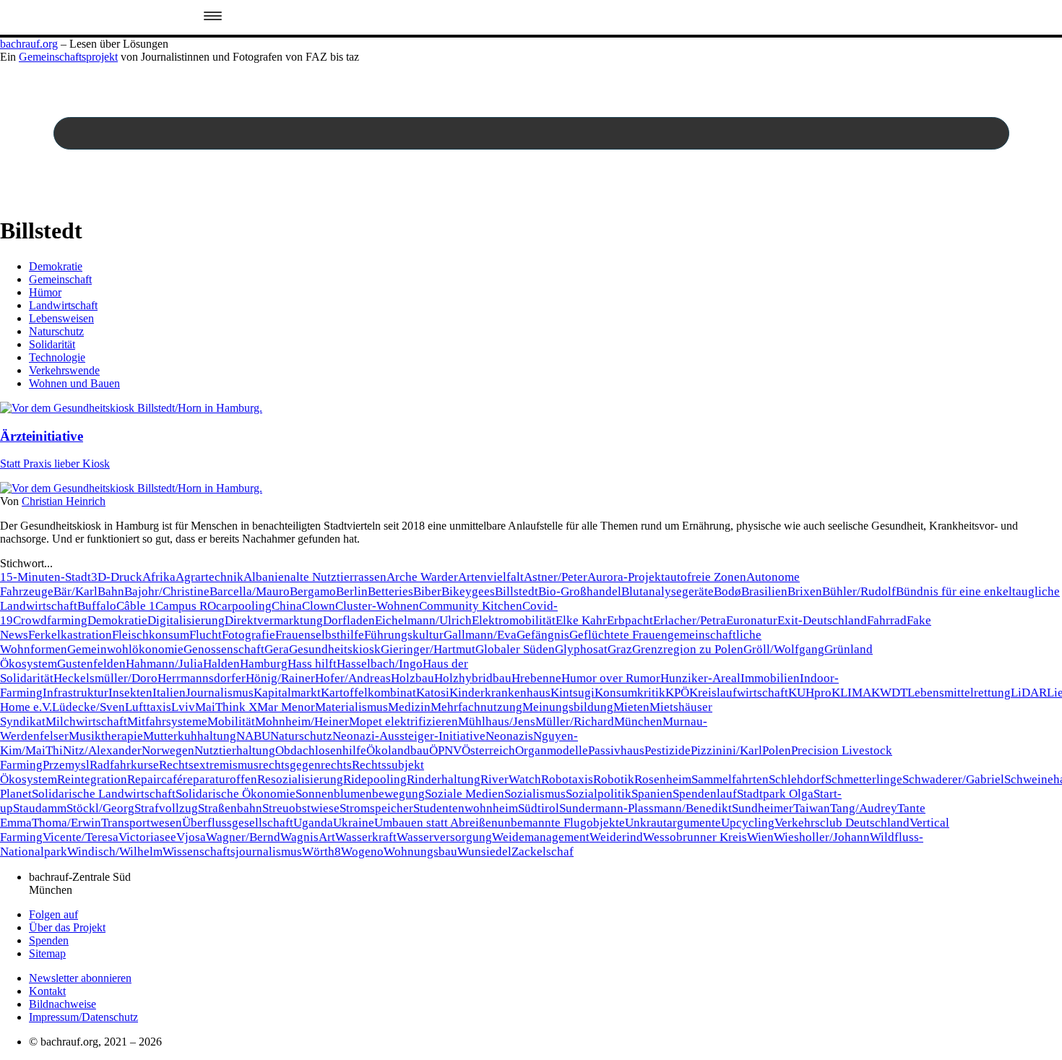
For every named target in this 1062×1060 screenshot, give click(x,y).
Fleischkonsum (150, 635)
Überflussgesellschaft (237, 823)
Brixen (804, 591)
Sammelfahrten (730, 779)
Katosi (432, 692)
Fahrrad (887, 620)
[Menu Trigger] (212, 17)
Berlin (352, 591)
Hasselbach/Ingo (380, 664)
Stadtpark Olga (775, 794)
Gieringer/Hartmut (428, 649)
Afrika (159, 577)
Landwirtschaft (63, 305)
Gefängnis (543, 635)
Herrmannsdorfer (201, 678)
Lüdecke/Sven (88, 707)
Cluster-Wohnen (377, 606)
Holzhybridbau (472, 678)
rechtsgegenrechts (305, 765)
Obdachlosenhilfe (320, 750)
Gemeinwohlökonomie (125, 649)
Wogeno (362, 851)
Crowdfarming (50, 620)
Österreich (488, 750)
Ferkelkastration (70, 635)
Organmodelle (551, 750)
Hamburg (264, 664)
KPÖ (677, 692)
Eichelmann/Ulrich (423, 620)
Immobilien (770, 678)
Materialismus (351, 707)
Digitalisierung (186, 620)
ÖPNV (445, 750)
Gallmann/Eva (480, 635)
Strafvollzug (166, 808)
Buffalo (96, 606)
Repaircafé (155, 779)
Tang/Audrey (863, 808)
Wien (760, 837)
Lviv (183, 707)
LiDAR (1029, 692)
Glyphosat (581, 649)
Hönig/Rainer (280, 678)
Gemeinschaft (60, 279)
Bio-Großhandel (579, 591)
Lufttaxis (148, 707)
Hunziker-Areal (700, 678)
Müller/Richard (574, 721)
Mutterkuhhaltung (189, 736)
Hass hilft (312, 664)
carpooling (244, 606)
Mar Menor (286, 707)
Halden (221, 664)
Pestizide (667, 750)
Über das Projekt (67, 927)
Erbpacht (630, 620)
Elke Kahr (581, 620)
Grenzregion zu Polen (687, 649)
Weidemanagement (541, 837)
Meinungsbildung (567, 707)
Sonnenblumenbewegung (360, 794)
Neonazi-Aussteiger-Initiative (408, 736)
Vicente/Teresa (80, 837)
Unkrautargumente (673, 823)
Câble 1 (135, 606)
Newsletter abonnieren (80, 978)
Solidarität (52, 344)
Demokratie (55, 266)
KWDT (889, 692)
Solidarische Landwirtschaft (104, 794)
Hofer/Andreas (353, 678)
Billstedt (516, 591)
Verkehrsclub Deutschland (842, 823)
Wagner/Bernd (243, 837)
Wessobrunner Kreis (695, 837)
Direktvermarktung (274, 620)
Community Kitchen (470, 606)
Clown (318, 606)
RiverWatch (510, 779)
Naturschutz (56, 331)
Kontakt (47, 991)
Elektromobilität (514, 620)
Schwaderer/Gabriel (953, 779)
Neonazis (509, 736)
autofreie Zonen (705, 577)
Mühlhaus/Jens (496, 721)
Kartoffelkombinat (368, 692)
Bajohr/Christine (167, 591)
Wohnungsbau (420, 851)
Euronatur (751, 620)
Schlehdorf (797, 779)
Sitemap (47, 953)
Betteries (390, 591)
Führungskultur (404, 635)
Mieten (631, 707)
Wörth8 (321, 851)
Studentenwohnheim (465, 808)
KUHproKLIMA (829, 692)
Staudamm (39, 808)
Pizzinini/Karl (726, 750)
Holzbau (412, 678)
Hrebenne (536, 678)
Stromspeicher (376, 808)
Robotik (613, 779)
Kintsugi (573, 692)
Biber (427, 591)
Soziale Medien (464, 794)
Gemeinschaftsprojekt (68, 57)
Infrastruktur (75, 692)
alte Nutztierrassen (338, 577)
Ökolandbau (397, 750)
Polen (776, 750)
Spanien (652, 794)
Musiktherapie (106, 736)
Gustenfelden (91, 664)
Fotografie (248, 635)
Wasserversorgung (444, 837)
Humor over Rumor (610, 678)
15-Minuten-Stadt (45, 577)
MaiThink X (226, 707)
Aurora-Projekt (626, 577)
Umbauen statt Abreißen (436, 823)
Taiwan (811, 808)
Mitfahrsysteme (167, 721)
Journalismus (220, 692)
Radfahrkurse (124, 765)
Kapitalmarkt (287, 692)
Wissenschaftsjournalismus (232, 851)
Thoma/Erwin (66, 823)
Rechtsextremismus (209, 765)
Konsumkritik (630, 692)
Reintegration (92, 779)
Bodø (727, 591)
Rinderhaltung (443, 779)
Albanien (266, 577)
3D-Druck (116, 577)
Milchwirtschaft (86, 721)
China (287, 606)
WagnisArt (307, 837)
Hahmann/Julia (164, 664)
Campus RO (185, 606)
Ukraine (353, 823)
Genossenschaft (224, 649)
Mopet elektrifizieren (403, 721)
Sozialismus (535, 794)
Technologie (57, 357)
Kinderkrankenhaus (500, 692)
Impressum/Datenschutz (83, 1017)
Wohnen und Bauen (74, 383)
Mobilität (231, 721)
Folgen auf (53, 914)
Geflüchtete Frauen (618, 635)
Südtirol (538, 808)
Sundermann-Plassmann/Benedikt (645, 808)
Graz (620, 649)
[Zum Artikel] (131, 408)
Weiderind (616, 837)
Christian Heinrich (63, 501)
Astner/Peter (555, 577)
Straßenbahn (230, 808)
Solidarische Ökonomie (235, 794)
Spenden (49, 940)
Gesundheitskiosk (335, 649)
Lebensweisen (61, 318)
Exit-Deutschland (822, 620)
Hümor (45, 292)
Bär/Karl (75, 591)
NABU (253, 736)
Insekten (130, 692)
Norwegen (168, 750)
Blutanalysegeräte (667, 591)
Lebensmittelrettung (959, 692)
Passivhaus (616, 750)
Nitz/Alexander (102, 750)
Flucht (205, 635)
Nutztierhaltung (234, 750)
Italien (169, 692)
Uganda (313, 823)
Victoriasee (147, 837)
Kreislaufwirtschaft (738, 692)
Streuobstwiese (301, 808)
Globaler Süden (515, 649)
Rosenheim (662, 779)
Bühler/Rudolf (859, 591)
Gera (276, 649)
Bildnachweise (62, 1004)
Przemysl (66, 765)
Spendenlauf (705, 794)
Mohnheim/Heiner (302, 721)
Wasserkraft (366, 837)
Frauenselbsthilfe (319, 635)
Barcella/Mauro (250, 591)
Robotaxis (567, 779)
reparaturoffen (220, 779)
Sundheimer (762, 808)
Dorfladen (349, 620)
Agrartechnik (209, 577)
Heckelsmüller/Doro (105, 678)
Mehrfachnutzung (476, 707)
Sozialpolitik (598, 794)
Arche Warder (422, 577)
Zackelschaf (542, 851)
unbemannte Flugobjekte (561, 823)
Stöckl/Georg (100, 808)
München (638, 721)
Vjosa (191, 837)
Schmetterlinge (863, 779)
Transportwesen (141, 823)
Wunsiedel (484, 851)
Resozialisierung (300, 779)
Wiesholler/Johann (822, 837)
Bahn (111, 591)
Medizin (409, 707)
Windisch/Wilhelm (115, 851)
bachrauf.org (29, 44)
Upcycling (747, 823)
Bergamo (313, 591)
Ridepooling (375, 779)
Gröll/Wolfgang (783, 649)
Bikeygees (468, 591)
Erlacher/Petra (689, 620)
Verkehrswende (64, 370)
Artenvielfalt (491, 577)
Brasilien (764, 591)
